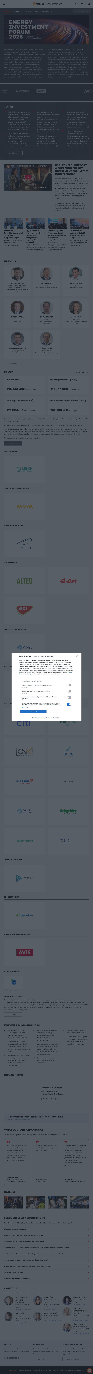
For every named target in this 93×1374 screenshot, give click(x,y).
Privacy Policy (57, 717)
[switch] (69, 685)
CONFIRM (33, 711)
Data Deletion (36, 717)
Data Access (46, 717)
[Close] (78, 656)
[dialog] (46, 687)
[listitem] (46, 681)
